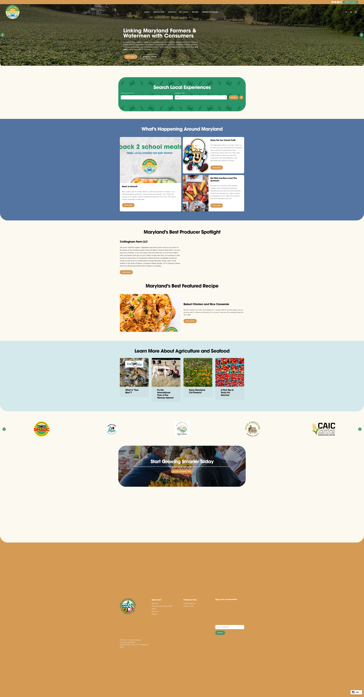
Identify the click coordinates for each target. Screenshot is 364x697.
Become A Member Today (182, 471)
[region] (182, 35)
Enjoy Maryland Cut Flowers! (197, 391)
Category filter (180, 93)
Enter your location (127, 93)
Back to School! (129, 186)
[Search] (346, 12)
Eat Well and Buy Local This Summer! (223, 179)
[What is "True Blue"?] (134, 372)
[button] (2, 35)
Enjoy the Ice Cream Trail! (222, 140)
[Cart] (356, 12)
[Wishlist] (351, 12)
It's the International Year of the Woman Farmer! (165, 394)
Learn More (126, 272)
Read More (128, 205)
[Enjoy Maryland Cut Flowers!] (198, 372)
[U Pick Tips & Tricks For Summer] (229, 372)
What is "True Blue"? (132, 391)
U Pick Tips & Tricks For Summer (227, 392)
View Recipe (190, 321)
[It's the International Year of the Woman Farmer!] (166, 372)
